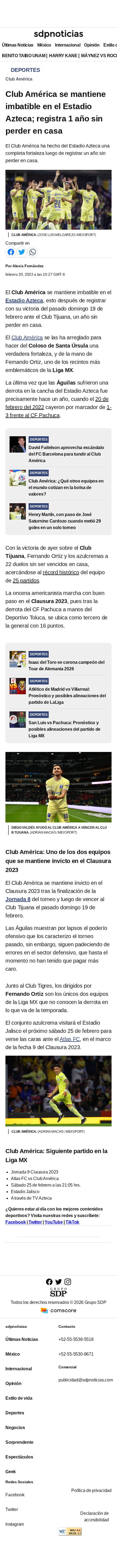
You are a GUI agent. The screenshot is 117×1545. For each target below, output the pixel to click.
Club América (18, 79)
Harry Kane (63, 55)
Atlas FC (70, 1039)
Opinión (92, 45)
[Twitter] (21, 251)
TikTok (72, 1222)
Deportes (14, 1413)
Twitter (35, 1222)
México (44, 45)
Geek (10, 1471)
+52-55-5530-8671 (76, 1354)
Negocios (15, 1427)
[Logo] (58, 34)
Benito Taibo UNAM (23, 55)
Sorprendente (19, 1442)
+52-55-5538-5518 (76, 1339)
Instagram (14, 1524)
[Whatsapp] (32, 251)
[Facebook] (10, 251)
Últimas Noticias (17, 45)
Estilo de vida (18, 1398)
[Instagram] (67, 1281)
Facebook (15, 1222)
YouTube (54, 1222)
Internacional (67, 45)
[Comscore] (58, 1310)
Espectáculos (19, 1457)
